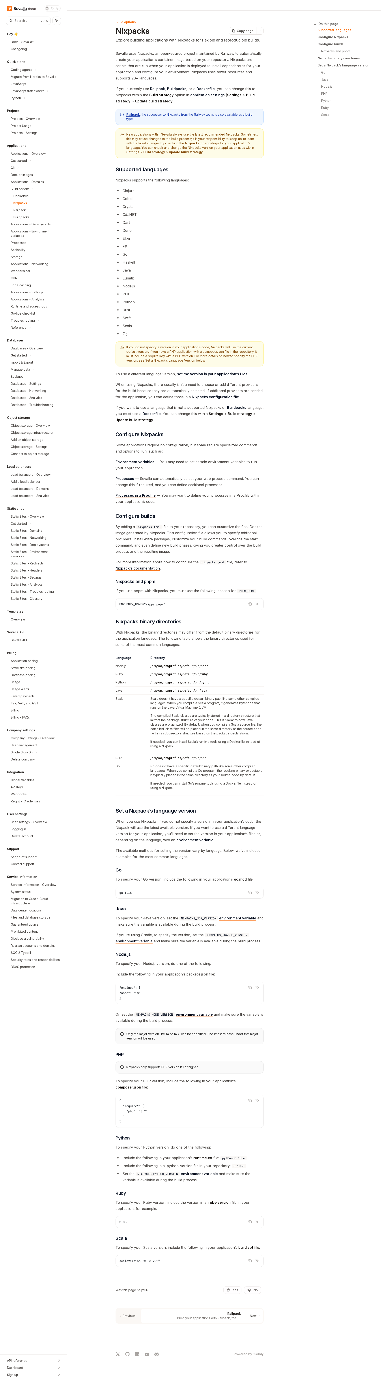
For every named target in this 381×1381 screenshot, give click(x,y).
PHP (324, 93)
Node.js (326, 86)
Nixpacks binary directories (339, 58)
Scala (325, 115)
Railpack (157, 89)
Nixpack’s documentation (138, 568)
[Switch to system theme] (47, 8)
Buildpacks (176, 89)
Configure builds (331, 44)
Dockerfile (205, 89)
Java (324, 79)
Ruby (325, 107)
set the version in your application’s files (212, 374)
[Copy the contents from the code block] (250, 604)
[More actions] (260, 31)
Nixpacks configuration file (215, 397)
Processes (125, 478)
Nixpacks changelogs (202, 143)
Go (323, 72)
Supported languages (334, 30)
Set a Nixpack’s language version (343, 65)
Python (326, 100)
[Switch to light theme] (52, 8)
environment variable (194, 840)
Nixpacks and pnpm (335, 51)
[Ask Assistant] (257, 604)
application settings (207, 95)
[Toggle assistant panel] (57, 21)
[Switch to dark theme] (57, 8)
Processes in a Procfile (136, 495)
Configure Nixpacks (333, 37)
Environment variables (135, 462)
